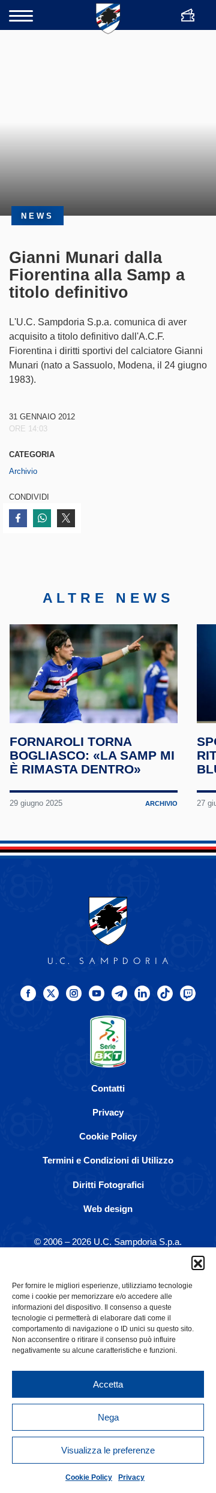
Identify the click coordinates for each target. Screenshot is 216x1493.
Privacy (131, 1477)
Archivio (23, 471)
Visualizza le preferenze (108, 1450)
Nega (108, 1417)
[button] (198, 1262)
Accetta (108, 1384)
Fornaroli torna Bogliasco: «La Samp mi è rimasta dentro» (92, 755)
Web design (108, 1209)
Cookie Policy (88, 1477)
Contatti (108, 1088)
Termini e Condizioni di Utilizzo (108, 1160)
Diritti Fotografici (108, 1185)
